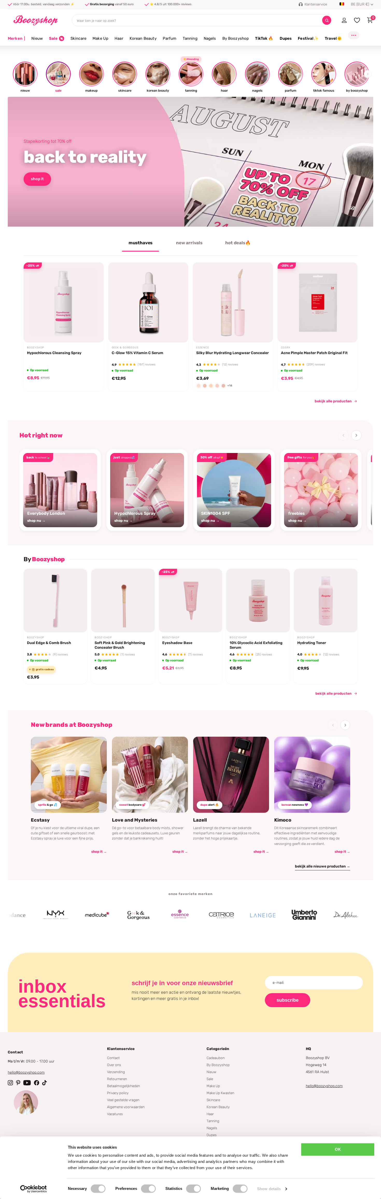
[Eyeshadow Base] (190, 600)
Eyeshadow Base (177, 643)
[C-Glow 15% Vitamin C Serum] (148, 302)
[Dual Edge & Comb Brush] (55, 600)
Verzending (116, 1072)
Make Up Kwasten (220, 1093)
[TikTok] (44, 1082)
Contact (113, 1058)
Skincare (78, 38)
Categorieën (218, 1049)
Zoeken (326, 20)
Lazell (200, 820)
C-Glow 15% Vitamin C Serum (137, 353)
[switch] (148, 1188)
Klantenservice (121, 1049)
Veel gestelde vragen (123, 1100)
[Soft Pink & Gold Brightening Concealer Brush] (123, 600)
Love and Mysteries (134, 820)
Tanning (190, 38)
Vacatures (115, 1114)
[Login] (344, 20)
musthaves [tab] (140, 242)
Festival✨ (308, 38)
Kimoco (282, 820)
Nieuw (37, 38)
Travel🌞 (333, 38)
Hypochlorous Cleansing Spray (54, 353)
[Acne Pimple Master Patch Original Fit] (318, 302)
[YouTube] (27, 1082)
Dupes (286, 38)
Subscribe (288, 1000)
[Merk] (26, 915)
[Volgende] (356, 435)
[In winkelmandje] (93, 330)
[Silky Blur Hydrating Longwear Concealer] (233, 302)
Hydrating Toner (311, 643)
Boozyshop (35, 347)
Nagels (210, 38)
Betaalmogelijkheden (123, 1086)
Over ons (114, 1065)
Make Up (100, 38)
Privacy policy (118, 1093)
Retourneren (117, 1079)
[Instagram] (10, 1082)
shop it (37, 179)
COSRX (285, 347)
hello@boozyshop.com (26, 1072)
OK (338, 1149)
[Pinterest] (18, 1082)
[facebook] (36, 1082)
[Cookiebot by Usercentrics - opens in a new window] (33, 1189)
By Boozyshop (235, 38)
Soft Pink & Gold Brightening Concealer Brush (120, 645)
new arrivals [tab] (189, 242)
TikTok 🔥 (264, 38)
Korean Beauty (143, 38)
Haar (119, 38)
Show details (269, 1189)
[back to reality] (190, 162)
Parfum (170, 38)
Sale (210, 1079)
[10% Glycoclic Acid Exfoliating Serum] (258, 600)
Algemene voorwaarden (126, 1107)
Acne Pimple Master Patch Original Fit (314, 353)
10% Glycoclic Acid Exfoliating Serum (256, 645)
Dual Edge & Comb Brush (49, 643)
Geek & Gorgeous (125, 347)
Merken (16, 38)
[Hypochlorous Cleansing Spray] (64, 302)
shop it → (99, 851)
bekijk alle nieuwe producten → (322, 866)
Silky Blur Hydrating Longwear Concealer (232, 353)
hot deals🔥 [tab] (237, 242)
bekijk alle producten (333, 401)
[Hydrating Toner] (325, 600)
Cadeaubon (216, 1058)
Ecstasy (40, 820)
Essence (202, 347)
